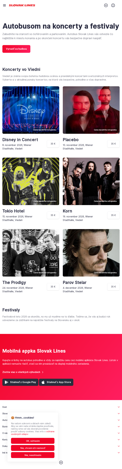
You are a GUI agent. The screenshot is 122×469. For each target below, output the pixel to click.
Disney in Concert (20, 139)
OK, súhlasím (33, 441)
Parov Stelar (75, 282)
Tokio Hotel (13, 211)
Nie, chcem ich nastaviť (32, 448)
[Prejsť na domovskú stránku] (22, 5)
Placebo (71, 139)
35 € (53, 143)
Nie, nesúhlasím (33, 455)
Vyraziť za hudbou (16, 48)
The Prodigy (14, 282)
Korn (67, 211)
